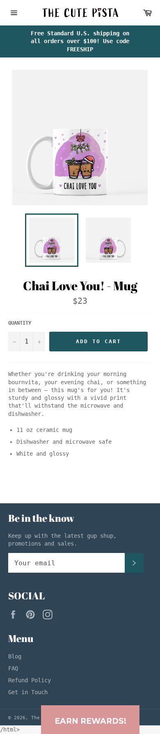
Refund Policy (29, 680)
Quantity (19, 323)
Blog (14, 656)
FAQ (13, 668)
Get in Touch (28, 692)
